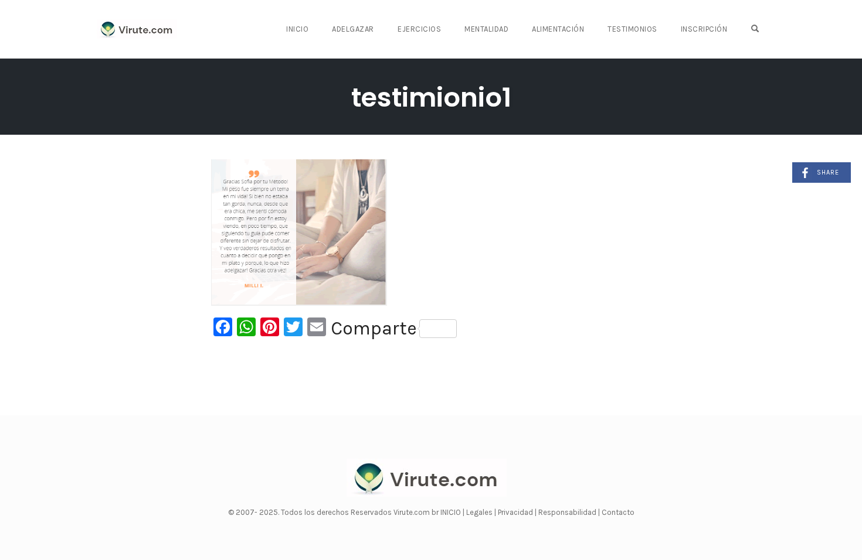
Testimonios (632, 29)
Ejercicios (419, 29)
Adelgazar (353, 29)
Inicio (297, 29)
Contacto (618, 512)
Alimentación (558, 29)
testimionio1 (431, 97)
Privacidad (516, 512)
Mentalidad (486, 29)
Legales (480, 512)
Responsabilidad (568, 512)
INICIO (451, 512)
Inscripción (704, 29)
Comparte (374, 328)
